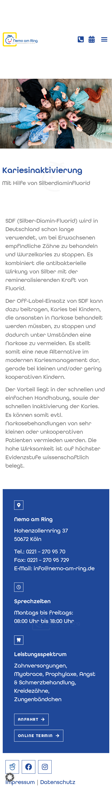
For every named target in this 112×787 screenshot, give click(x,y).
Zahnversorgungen (40, 665)
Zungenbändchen (37, 699)
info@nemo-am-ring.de (64, 568)
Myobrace (28, 674)
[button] (104, 39)
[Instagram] (45, 767)
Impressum (20, 782)
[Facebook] (28, 767)
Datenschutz (57, 782)
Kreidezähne (31, 691)
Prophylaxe (60, 674)
